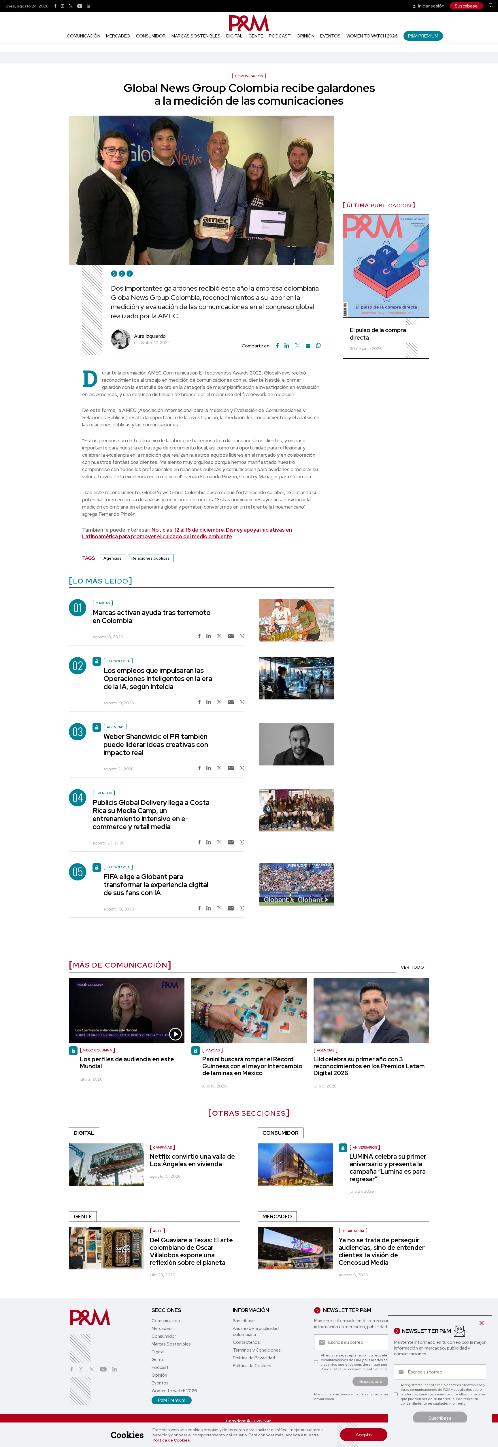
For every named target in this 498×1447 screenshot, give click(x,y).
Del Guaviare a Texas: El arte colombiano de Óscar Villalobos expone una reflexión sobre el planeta (191, 1251)
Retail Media (353, 1231)
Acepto (364, 1435)
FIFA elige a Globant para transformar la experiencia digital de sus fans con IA (155, 884)
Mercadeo (118, 36)
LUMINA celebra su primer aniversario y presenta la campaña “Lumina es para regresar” (388, 1167)
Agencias (112, 558)
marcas (212, 1050)
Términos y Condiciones (257, 1350)
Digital (234, 36)
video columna (97, 1050)
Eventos (330, 36)
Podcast (280, 36)
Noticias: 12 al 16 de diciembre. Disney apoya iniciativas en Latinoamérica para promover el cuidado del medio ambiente (187, 533)
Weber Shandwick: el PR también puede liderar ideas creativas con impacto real (155, 744)
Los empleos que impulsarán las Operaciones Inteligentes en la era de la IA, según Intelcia (157, 678)
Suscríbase (466, 6)
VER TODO (412, 967)
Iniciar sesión (430, 6)
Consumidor (151, 36)
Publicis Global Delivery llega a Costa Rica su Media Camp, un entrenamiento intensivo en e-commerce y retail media (151, 814)
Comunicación (83, 36)
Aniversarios (365, 1147)
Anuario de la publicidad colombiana (256, 1331)
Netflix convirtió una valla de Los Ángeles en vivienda (192, 1160)
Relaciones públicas (150, 558)
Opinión (305, 36)
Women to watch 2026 (372, 36)
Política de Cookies (171, 1440)
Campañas (162, 1147)
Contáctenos (246, 1342)
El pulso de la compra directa (378, 333)
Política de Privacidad (254, 1358)
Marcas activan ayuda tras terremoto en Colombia (152, 616)
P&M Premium (423, 36)
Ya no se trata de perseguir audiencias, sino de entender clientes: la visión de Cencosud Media (382, 1251)
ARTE (157, 1231)
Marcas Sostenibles (195, 36)
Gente (255, 36)
